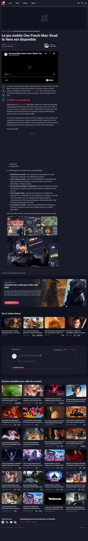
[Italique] (22, 361)
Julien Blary (53, 46)
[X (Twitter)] (7, 522)
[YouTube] (11, 522)
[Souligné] (24, 361)
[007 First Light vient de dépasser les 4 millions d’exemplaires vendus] (55, 433)
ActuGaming (3, 3)
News (17, 3)
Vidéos (33, 3)
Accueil (4, 31)
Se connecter (72, 349)
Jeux (10, 3)
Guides (25, 3)
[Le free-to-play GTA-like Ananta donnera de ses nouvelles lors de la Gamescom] (12, 476)
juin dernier (21, 104)
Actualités (9, 31)
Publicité (28, 522)
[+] (34, 361)
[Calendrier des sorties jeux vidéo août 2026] (44, 293)
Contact (22, 522)
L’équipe (34, 522)
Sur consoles (35, 91)
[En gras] (19, 361)
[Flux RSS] (15, 522)
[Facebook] (3, 522)
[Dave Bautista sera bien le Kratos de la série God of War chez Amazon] (55, 412)
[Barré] (27, 361)
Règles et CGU (83, 527)
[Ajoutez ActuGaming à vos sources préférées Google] (3, 86)
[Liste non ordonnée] (32, 361)
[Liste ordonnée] (29, 361)
